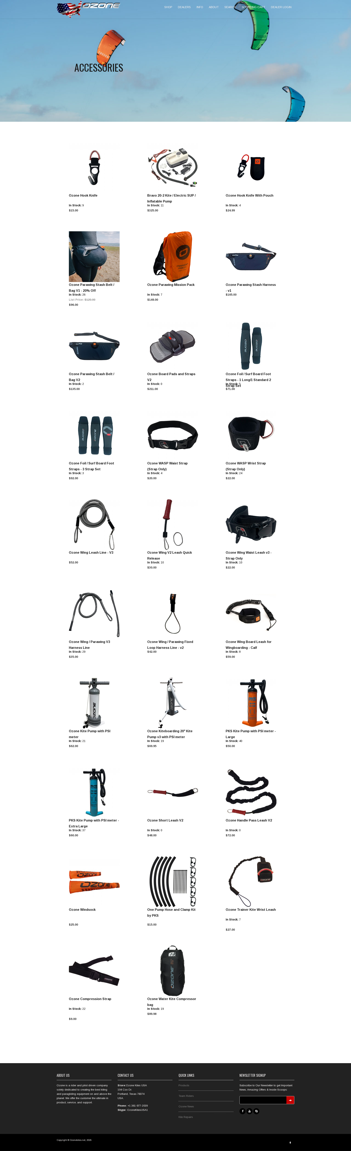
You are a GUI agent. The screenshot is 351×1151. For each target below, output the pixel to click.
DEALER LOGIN (281, 7)
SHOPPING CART (253, 7)
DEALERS (184, 7)
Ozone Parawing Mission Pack (171, 284)
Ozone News (186, 1106)
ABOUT (214, 7)
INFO (199, 7)
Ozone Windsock (82, 909)
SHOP (168, 7)
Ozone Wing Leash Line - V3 (91, 552)
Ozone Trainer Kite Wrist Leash (251, 909)
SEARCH (230, 7)
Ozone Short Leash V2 (165, 820)
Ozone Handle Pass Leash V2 (249, 820)
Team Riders (186, 1095)
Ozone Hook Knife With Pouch (249, 195)
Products (184, 1085)
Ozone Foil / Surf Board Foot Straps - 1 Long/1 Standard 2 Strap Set (248, 380)
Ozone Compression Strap (90, 999)
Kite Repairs (186, 1117)
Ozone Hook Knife (83, 195)
